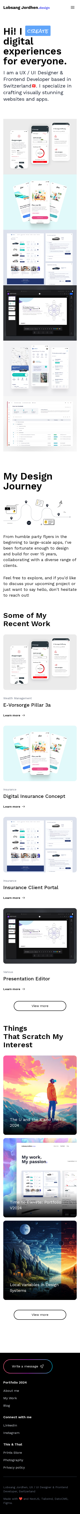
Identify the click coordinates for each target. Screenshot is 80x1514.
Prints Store (12, 1453)
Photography (13, 1460)
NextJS (34, 1498)
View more (40, 1006)
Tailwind (47, 1498)
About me (11, 1391)
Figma (7, 1503)
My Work (10, 1398)
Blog (6, 1405)
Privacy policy (14, 1467)
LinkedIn (10, 1425)
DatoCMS (61, 1498)
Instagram (11, 1433)
